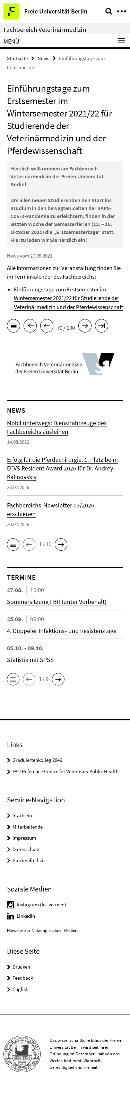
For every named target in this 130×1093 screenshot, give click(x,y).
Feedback (22, 977)
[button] (13, 544)
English (20, 989)
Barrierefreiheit (28, 860)
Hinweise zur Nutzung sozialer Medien (42, 930)
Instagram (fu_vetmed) (41, 904)
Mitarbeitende (27, 826)
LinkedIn (26, 916)
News (43, 58)
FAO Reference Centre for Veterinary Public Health (65, 771)
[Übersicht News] (13, 327)
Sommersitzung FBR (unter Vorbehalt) (56, 602)
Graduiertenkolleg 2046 (37, 760)
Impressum (24, 837)
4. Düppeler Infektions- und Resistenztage (61, 631)
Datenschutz (25, 849)
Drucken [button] (21, 966)
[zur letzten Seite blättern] (101, 327)
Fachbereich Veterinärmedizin (44, 29)
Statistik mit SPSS (30, 660)
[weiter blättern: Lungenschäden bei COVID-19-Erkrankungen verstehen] (85, 327)
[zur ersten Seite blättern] (30, 327)
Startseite (17, 58)
